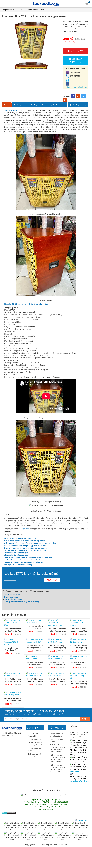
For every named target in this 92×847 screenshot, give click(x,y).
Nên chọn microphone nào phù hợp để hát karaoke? (25, 545)
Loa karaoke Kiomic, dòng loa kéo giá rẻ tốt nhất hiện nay (28, 557)
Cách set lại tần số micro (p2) (16, 555)
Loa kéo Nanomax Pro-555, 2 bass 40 (13, 680)
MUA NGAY (75, 51)
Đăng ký (85, 718)
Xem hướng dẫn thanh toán (53, 105)
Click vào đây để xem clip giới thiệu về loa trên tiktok (26, 304)
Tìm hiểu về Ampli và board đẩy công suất (35, 744)
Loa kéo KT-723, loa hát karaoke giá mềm (30, 10)
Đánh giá (34, 105)
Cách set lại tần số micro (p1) (16, 553)
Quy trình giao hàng (77, 105)
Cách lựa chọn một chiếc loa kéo (34, 755)
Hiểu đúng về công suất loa (56, 740)
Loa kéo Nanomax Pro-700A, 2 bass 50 (57, 680)
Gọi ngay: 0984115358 (76, 60)
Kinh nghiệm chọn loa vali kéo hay (18, 564)
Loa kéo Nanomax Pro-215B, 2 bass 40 (34, 680)
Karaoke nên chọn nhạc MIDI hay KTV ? (20, 538)
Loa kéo (12, 10)
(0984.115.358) (75, 771)
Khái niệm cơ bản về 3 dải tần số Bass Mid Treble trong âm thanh (31, 543)
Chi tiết (7, 105)
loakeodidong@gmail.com (79, 781)
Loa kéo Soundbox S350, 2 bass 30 (35, 627)
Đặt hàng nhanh (20, 105)
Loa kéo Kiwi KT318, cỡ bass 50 (79, 663)
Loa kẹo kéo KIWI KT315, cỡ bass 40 (57, 663)
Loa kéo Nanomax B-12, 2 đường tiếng (79, 646)
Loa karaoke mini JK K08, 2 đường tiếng (13, 699)
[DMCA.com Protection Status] (9, 813)
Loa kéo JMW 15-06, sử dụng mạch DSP (34, 646)
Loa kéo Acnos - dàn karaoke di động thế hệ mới (24, 562)
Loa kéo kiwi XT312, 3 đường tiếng (34, 663)
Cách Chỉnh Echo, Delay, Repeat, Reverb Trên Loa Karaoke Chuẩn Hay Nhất (57, 748)
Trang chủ (5, 10)
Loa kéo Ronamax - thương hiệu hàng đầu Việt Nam (25, 560)
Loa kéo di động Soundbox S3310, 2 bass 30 (79, 630)
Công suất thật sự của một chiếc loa (56, 735)
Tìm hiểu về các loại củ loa (34, 749)
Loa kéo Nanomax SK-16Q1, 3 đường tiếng (13, 630)
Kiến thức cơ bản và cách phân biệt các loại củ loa (24, 541)
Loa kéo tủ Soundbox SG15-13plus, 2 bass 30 (57, 630)
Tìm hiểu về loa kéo (34, 739)
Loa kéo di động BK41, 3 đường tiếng (57, 646)
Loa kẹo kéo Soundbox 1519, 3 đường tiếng (13, 650)
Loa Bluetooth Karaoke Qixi (33, 735)
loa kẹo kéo (24, 529)
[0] (86, 4)
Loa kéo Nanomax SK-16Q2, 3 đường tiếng (79, 683)
